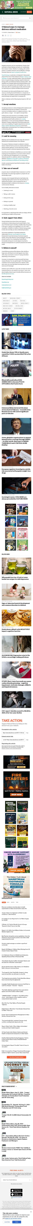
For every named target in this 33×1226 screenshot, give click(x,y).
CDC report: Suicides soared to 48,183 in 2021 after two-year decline (16, 712)
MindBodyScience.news (8, 273)
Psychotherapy (23, 41)
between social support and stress (17, 234)
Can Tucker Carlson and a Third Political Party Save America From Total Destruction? (16, 1159)
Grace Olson (11, 32)
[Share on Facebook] (5, 35)
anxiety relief (9, 24)
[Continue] (30, 1180)
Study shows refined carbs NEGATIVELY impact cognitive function (16, 630)
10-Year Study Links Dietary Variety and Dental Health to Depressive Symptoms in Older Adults (15, 1032)
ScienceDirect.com (6, 285)
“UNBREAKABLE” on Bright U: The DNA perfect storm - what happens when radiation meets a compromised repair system (15, 997)
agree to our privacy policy (13, 1218)
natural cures (9, 41)
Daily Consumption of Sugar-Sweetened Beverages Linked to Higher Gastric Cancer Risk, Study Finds (16, 1051)
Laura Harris (11, 435)
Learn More (7, 1222)
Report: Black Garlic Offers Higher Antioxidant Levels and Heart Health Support (14, 1026)
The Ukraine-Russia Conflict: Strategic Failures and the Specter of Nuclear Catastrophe (16, 961)
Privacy (9, 1202)
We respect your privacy (16, 1183)
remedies (4, 42)
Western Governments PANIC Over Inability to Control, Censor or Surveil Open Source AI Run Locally (16, 1149)
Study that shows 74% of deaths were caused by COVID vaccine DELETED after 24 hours (16, 354)
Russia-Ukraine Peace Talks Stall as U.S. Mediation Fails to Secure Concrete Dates (15, 967)
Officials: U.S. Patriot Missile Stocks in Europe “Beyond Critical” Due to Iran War (14, 925)
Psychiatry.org (5, 282)
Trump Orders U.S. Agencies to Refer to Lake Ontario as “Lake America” (14, 913)
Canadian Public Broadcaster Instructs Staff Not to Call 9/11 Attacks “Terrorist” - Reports (16, 984)
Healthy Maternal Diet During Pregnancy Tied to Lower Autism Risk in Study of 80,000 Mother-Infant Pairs (15, 1039)
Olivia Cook (11, 467)
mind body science (7, 306)
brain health (20, 38)
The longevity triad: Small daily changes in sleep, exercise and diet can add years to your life (15, 973)
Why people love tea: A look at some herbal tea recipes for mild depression (15, 578)
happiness (15, 39)
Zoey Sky (10, 350)
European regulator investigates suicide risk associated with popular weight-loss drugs (16, 471)
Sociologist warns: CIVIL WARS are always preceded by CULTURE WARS (15, 498)
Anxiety (6, 38)
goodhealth (9, 39)
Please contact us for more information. (11, 748)
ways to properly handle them (18, 72)
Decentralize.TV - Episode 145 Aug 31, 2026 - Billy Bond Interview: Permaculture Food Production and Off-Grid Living (16, 1106)
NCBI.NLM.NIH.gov (6, 287)
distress (25, 38)
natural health (16, 41)
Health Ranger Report (8, 1086)
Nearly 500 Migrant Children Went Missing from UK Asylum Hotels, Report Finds (16, 949)
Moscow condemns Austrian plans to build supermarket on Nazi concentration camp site (14, 907)
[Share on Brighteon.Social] (3, 35)
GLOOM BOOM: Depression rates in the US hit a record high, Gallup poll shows (16, 656)
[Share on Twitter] (8, 35)
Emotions (4, 39)
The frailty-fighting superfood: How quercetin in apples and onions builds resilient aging (15, 990)
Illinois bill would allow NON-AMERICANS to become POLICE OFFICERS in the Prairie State (13, 382)
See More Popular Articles (16, 1057)
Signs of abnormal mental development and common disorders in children (16, 604)
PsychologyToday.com (7, 279)
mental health (21, 39)
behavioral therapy (12, 38)
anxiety (23, 119)
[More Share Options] (11, 35)
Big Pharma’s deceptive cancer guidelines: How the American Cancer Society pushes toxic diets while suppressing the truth (16, 937)
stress (8, 42)
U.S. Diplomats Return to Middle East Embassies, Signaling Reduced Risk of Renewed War (15, 955)
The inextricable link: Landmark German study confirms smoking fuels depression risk (14, 1021)
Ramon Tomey (11, 377)
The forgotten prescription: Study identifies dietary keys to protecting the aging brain (16, 978)
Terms (13, 1202)
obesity (27, 183)
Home (3, 24)
